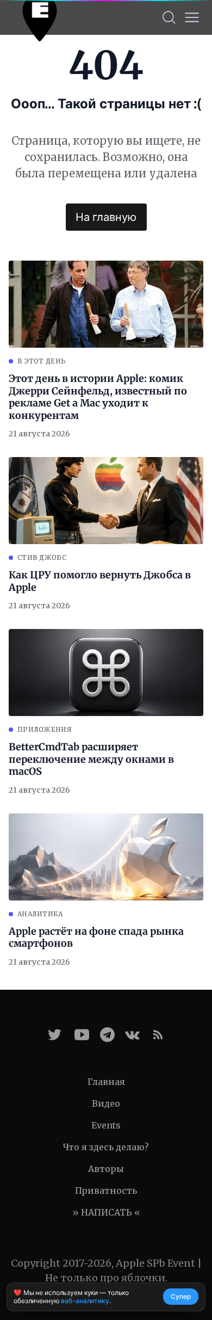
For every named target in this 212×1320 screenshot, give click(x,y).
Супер (181, 1296)
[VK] (132, 1034)
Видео (106, 1103)
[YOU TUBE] (81, 1034)
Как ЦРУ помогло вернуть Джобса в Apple (100, 581)
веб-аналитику (85, 1301)
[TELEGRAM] (107, 1034)
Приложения (44, 729)
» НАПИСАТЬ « (106, 1212)
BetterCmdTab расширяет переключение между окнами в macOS (91, 759)
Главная (106, 1081)
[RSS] (158, 1034)
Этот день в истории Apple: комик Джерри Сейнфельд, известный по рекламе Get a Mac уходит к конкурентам (98, 397)
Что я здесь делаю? (106, 1147)
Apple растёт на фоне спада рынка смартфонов (96, 938)
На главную (106, 217)
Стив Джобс (41, 557)
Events (106, 1125)
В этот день (41, 361)
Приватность (106, 1190)
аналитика (40, 914)
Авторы (106, 1168)
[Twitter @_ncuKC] (54, 1034)
